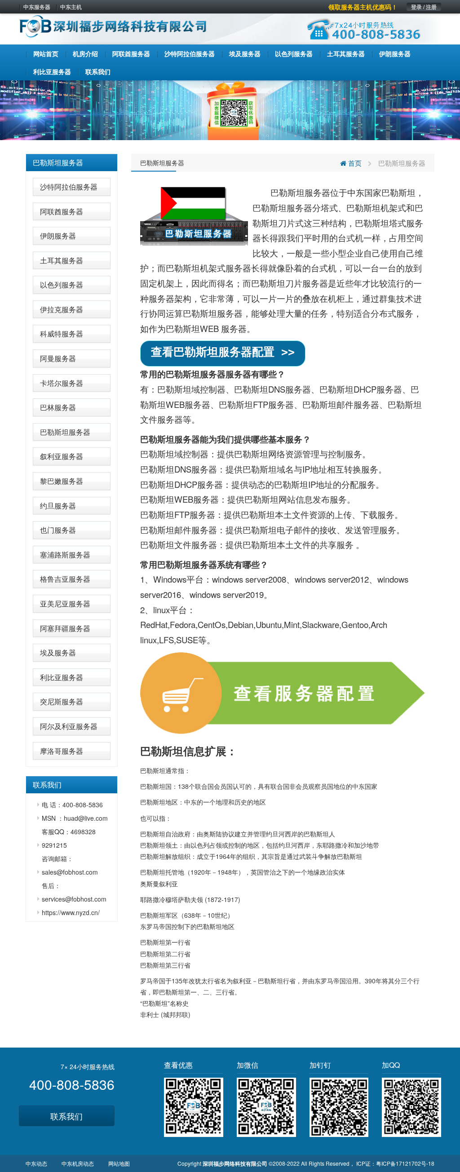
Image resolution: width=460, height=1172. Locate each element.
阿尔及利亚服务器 (68, 726)
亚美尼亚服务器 (65, 603)
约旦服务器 (58, 505)
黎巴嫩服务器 (61, 481)
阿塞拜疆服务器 (65, 628)
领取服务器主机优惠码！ (363, 6)
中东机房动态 (78, 1163)
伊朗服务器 (58, 235)
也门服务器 (58, 530)
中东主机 (71, 7)
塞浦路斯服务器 (65, 554)
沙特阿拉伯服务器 (68, 186)
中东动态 (36, 1163)
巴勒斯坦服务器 (58, 162)
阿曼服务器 (58, 358)
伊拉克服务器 (61, 309)
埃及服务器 (58, 652)
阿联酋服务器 (61, 211)
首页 (354, 163)
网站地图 (119, 1163)
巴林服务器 (58, 407)
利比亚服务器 (61, 677)
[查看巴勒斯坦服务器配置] (282, 693)
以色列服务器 (61, 284)
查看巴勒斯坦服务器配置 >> (223, 351)
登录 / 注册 (424, 7)
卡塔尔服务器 (61, 383)
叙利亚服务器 (61, 456)
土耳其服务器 (61, 260)
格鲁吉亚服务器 (65, 579)
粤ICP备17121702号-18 (405, 1163)
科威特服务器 (61, 333)
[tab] (71, 162)
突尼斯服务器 (61, 701)
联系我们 (66, 1116)
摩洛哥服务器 (61, 751)
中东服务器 (36, 7)
